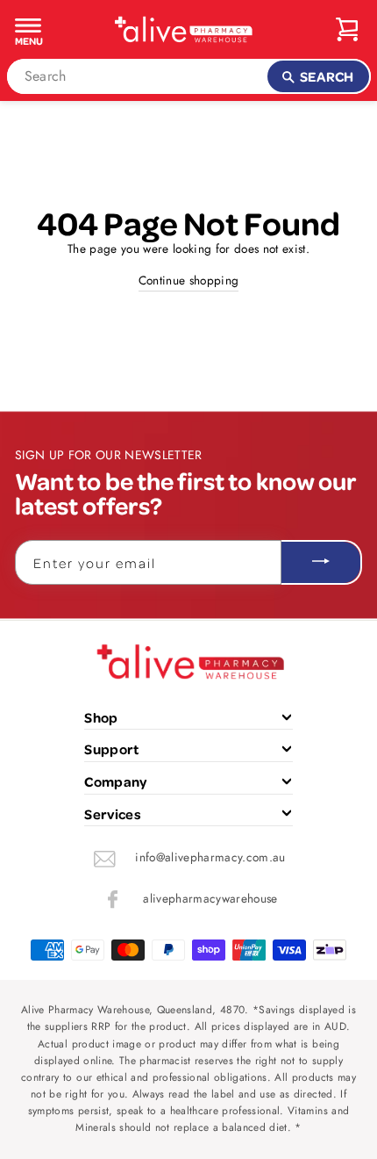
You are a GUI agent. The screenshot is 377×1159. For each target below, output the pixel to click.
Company (115, 781)
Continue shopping (189, 280)
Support (111, 749)
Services (112, 814)
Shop (100, 717)
